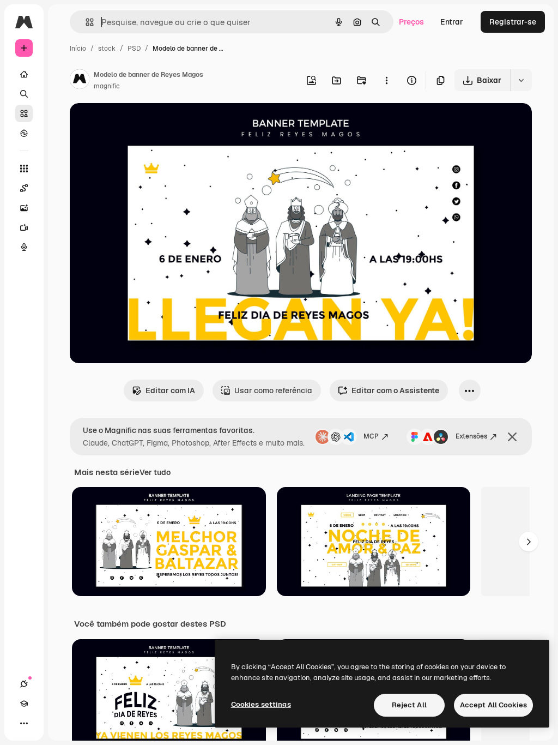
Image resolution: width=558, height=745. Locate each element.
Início (78, 48)
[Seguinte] (528, 541)
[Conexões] (24, 684)
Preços (411, 22)
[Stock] (24, 113)
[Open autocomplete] (85, 22)
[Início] (24, 74)
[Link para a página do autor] (79, 80)
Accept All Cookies (493, 705)
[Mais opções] (386, 80)
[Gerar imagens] (24, 208)
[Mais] (24, 723)
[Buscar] (24, 94)
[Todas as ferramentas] (24, 168)
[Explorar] (24, 133)
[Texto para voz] (24, 247)
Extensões (471, 436)
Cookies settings (261, 704)
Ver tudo (155, 472)
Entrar (451, 22)
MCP (371, 436)
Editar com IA (170, 390)
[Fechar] (512, 436)
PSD (134, 48)
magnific (107, 86)
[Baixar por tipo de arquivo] (521, 80)
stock (107, 48)
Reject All (409, 705)
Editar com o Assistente (395, 390)
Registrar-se (512, 22)
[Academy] (24, 703)
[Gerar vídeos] (24, 227)
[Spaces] (24, 188)
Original (139, 124)
